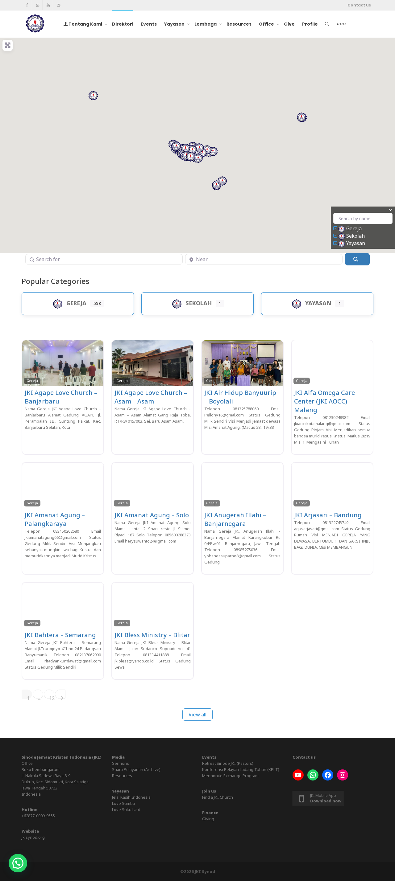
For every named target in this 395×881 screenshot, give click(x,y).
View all (197, 714)
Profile (310, 24)
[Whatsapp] (37, 5)
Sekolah (355, 236)
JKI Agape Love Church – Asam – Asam (150, 396)
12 (51, 697)
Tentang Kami (85, 24)
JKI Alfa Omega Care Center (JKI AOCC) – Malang (324, 401)
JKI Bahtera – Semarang (60, 635)
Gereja (354, 228)
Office (267, 24)
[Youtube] (48, 5)
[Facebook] (27, 5)
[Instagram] (58, 5)
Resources (239, 24)
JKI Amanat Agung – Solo (151, 515)
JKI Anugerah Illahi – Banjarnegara (235, 519)
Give (289, 24)
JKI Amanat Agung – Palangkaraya (55, 519)
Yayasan (174, 24)
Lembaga (206, 24)
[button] (213, 151)
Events (149, 24)
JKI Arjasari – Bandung (328, 515)
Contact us (359, 5)
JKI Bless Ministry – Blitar (152, 635)
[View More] (341, 24)
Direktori (122, 24)
